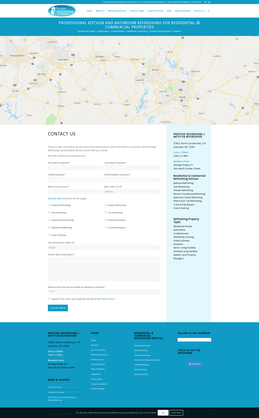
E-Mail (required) (57, 174)
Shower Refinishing (117, 205)
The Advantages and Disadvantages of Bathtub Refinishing (62, 398)
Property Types (97, 359)
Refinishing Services (99, 354)
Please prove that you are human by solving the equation (76, 287)
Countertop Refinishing (62, 220)
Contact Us (95, 374)
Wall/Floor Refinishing (61, 227)
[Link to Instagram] (209, 2)
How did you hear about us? (61, 242)
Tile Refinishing (115, 212)
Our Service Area (98, 350)
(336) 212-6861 (180, 155)
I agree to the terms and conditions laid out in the (83, 298)
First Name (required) (59, 162)
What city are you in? (59, 186)
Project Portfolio (97, 388)
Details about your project (61, 254)
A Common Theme (55, 387)
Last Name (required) (115, 162)
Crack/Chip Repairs (117, 227)
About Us (95, 345)
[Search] (208, 11)
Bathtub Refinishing (61, 205)
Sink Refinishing (58, 212)
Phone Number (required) (117, 174)
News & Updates (98, 369)
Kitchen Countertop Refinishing (189, 193)
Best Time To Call (113, 186)
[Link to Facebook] (205, 2)
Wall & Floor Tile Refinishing (187, 200)
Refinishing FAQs (98, 364)
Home (93, 340)
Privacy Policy (107, 298)
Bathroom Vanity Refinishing (188, 197)
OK (163, 413)
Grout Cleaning (58, 235)
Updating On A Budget (56, 392)
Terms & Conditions (99, 384)
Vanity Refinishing (116, 220)
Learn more (176, 413)
